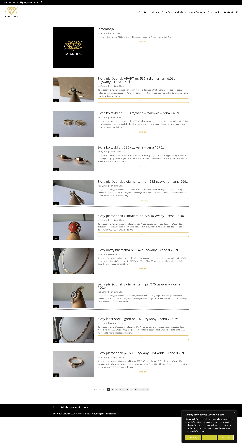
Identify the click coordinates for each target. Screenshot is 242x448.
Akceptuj (225, 437)
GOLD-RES (57, 414)
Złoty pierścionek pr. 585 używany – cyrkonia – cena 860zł (141, 353)
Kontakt (228, 12)
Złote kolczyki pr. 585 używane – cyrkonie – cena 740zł (138, 113)
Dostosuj (193, 437)
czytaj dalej (143, 41)
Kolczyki (112, 117)
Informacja (106, 29)
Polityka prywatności (70, 407)
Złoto (121, 86)
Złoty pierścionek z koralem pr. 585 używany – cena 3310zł (141, 215)
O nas (155, 12)
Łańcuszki (113, 254)
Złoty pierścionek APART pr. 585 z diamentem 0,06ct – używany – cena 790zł (138, 80)
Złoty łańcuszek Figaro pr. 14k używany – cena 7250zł (138, 318)
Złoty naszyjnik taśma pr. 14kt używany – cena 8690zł (138, 250)
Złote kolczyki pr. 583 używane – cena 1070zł (131, 147)
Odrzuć (209, 437)
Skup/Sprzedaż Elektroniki (204, 12)
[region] (209, 426)
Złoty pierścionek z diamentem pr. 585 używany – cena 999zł (143, 181)
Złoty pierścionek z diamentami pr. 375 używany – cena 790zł (139, 286)
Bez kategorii (114, 33)
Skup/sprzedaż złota (174, 12)
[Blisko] (234, 412)
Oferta (142, 12)
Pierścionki (113, 86)
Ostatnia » (144, 389)
